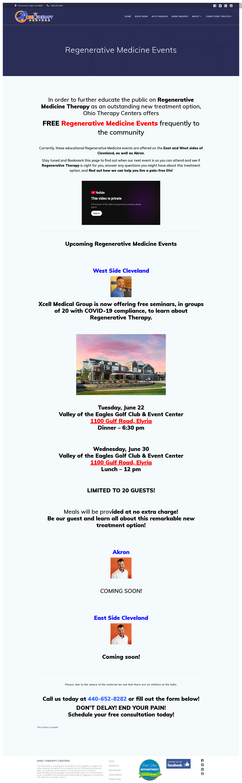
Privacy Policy (115, 779)
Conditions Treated (218, 16)
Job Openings (115, 770)
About (196, 16)
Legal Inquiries (115, 774)
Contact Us (114, 765)
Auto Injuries (160, 16)
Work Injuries (180, 16)
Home (128, 16)
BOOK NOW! (141, 16)
